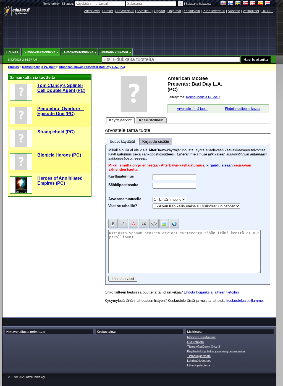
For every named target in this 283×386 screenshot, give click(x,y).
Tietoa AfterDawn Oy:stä (203, 346)
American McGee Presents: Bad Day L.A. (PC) (92, 66)
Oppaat (159, 11)
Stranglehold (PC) (56, 131)
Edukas (13, 66)
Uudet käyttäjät (122, 141)
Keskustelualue (151, 120)
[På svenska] (238, 3)
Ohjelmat (174, 11)
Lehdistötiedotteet (199, 360)
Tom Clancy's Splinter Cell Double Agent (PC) (61, 88)
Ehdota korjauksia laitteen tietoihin (211, 292)
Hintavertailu (124, 11)
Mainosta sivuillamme (201, 337)
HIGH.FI (267, 11)
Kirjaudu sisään (155, 141)
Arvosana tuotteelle (124, 199)
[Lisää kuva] (164, 223)
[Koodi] (154, 223)
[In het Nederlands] (268, 3)
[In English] (223, 3)
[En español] (260, 3)
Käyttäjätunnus (121, 175)
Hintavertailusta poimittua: (25, 331)
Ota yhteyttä (195, 341)
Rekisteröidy (51, 3)
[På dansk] (253, 3)
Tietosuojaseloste (199, 356)
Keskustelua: (106, 331)
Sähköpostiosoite (123, 184)
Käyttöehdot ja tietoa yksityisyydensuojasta (216, 351)
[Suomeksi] (230, 3)
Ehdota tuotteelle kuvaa (242, 109)
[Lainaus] (143, 223)
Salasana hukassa (198, 3)
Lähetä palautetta (198, 365)
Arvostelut (144, 11)
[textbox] (171, 59)
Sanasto (234, 11)
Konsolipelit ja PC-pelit (39, 66)
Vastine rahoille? (122, 206)
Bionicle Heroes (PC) (59, 155)
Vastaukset (251, 11)
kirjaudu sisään (219, 165)
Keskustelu (192, 11)
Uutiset (107, 11)
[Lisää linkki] (174, 223)
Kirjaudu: (68, 3)
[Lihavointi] (113, 223)
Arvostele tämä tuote (192, 109)
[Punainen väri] (133, 223)
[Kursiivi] (123, 223)
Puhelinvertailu (214, 11)
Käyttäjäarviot (120, 120)
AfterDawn (92, 11)
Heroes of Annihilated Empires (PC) (60, 181)
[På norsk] (245, 3)
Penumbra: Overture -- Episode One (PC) (60, 111)
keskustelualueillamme (244, 300)
